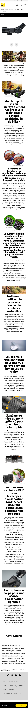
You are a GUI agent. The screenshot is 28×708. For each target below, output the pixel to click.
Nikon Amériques (10, 702)
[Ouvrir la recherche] (13, 5)
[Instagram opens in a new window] (12, 675)
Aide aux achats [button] (9, 689)
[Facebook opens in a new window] (16, 675)
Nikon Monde (17, 702)
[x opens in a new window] (20, 675)
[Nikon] (3, 5)
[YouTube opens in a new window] (8, 675)
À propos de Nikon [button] (10, 681)
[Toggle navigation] (25, 5)
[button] (11, 45)
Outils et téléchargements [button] (13, 685)
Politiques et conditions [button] (12, 693)
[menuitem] (10, 702)
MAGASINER (21, 705)
